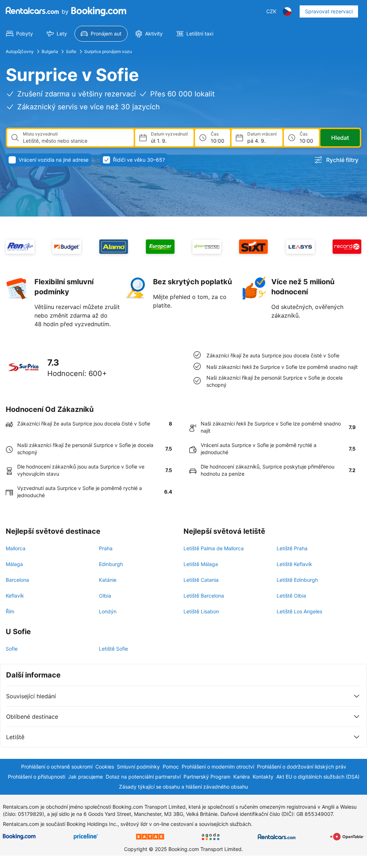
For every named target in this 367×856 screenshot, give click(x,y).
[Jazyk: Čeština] (287, 11)
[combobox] (75, 140)
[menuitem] (19, 34)
